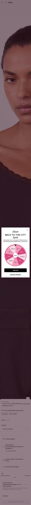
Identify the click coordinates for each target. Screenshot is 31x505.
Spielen (15, 270)
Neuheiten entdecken (15, 274)
